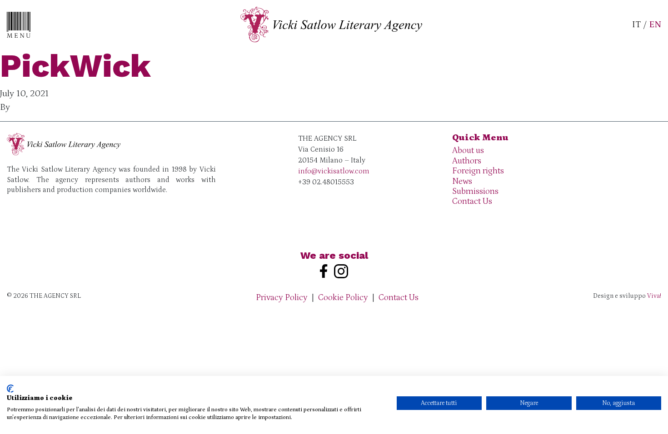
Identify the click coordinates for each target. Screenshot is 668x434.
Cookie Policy (343, 297)
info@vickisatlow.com (333, 171)
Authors (466, 161)
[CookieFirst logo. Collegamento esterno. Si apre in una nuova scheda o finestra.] (10, 389)
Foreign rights (478, 171)
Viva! (654, 296)
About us (468, 150)
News (462, 181)
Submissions (475, 191)
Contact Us (472, 201)
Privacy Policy (282, 297)
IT (636, 25)
